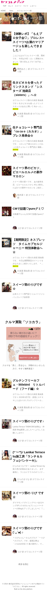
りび (19, 228)
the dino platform (26, 589)
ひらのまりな (23, 479)
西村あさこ (22, 69)
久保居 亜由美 (23, 113)
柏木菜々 (21, 195)
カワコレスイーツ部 (24, 18)
